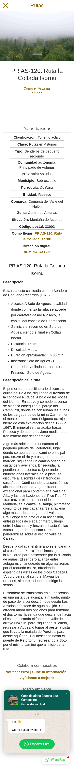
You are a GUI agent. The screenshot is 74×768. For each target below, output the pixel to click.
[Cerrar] (5, 5)
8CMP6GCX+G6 (37, 252)
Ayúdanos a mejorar (37, 678)
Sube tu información (49, 672)
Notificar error (17, 672)
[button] (66, 694)
